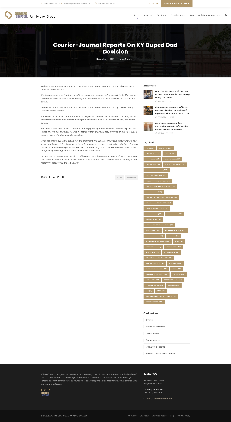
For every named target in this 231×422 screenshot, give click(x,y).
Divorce (149, 320)
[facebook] (149, 3)
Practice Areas (178, 15)
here (104, 156)
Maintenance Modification (159, 258)
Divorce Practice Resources (159, 225)
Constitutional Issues (157, 208)
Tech (161, 291)
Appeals (170, 153)
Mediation (175, 263)
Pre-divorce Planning (155, 326)
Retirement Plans (173, 280)
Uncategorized (154, 302)
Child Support (154, 192)
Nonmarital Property (156, 274)
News (121, 59)
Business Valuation (175, 164)
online (122, 86)
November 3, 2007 (105, 59)
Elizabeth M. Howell (175, 230)
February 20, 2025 (166, 117)
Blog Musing (153, 164)
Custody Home (154, 214)
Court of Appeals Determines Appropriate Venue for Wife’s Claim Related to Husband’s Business (171, 126)
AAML (150, 148)
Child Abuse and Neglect (158, 181)
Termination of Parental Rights (161, 296)
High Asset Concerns (155, 347)
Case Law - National (156, 175)
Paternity (130, 59)
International (153, 247)
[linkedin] (153, 3)
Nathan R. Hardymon (156, 269)
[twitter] (157, 3)
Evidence (173, 236)
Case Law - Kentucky (157, 170)
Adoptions (165, 148)
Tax (149, 291)
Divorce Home (153, 219)
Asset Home (152, 159)
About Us (148, 15)
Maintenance (171, 252)
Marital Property (155, 263)
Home (136, 15)
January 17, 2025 (165, 133)
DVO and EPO (153, 230)
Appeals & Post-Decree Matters (160, 353)
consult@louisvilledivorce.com (77, 3)
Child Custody (152, 333)
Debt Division (174, 214)
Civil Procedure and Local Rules (161, 197)
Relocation (152, 280)
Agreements (152, 153)
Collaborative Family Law (158, 203)
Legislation (152, 252)
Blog (192, 15)
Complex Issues (153, 340)
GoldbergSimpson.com (209, 15)
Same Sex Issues (154, 285)
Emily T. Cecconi (154, 236)
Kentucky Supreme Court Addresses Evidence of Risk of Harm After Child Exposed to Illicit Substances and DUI (172, 110)
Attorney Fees (172, 159)
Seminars (174, 285)
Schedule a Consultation (177, 3)
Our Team (162, 15)
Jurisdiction (173, 247)
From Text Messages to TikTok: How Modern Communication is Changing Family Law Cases (172, 94)
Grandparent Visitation (158, 241)
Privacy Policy (183, 415)
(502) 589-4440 (51, 3)
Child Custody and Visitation (160, 186)
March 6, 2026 (164, 101)
